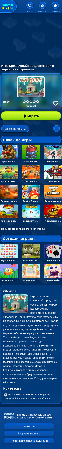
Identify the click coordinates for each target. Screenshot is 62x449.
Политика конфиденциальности (29, 440)
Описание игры (13, 128)
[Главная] (8, 6)
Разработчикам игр (29, 433)
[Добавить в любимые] (55, 103)
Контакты (29, 426)
